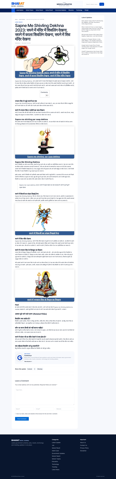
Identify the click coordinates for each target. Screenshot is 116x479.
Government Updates (60, 10)
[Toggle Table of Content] (46, 95)
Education (71, 10)
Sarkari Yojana (29, 10)
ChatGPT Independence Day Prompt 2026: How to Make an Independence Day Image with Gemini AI (92, 53)
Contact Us (83, 445)
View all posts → (28, 361)
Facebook (29, 369)
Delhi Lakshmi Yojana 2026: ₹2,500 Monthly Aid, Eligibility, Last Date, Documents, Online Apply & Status (92, 22)
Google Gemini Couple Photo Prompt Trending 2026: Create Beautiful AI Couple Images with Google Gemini (92, 47)
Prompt (86, 10)
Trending (54, 467)
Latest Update (19, 10)
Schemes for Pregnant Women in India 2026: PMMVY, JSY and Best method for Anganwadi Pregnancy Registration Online (92, 41)
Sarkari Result (49, 10)
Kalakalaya (28, 355)
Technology (79, 10)
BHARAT (20, 440)
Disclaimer (83, 450)
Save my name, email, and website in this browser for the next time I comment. (37, 413)
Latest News (55, 469)
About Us (83, 442)
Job (53, 445)
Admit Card (55, 450)
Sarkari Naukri (39, 10)
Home (16, 19)
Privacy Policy (84, 448)
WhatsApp (39, 369)
